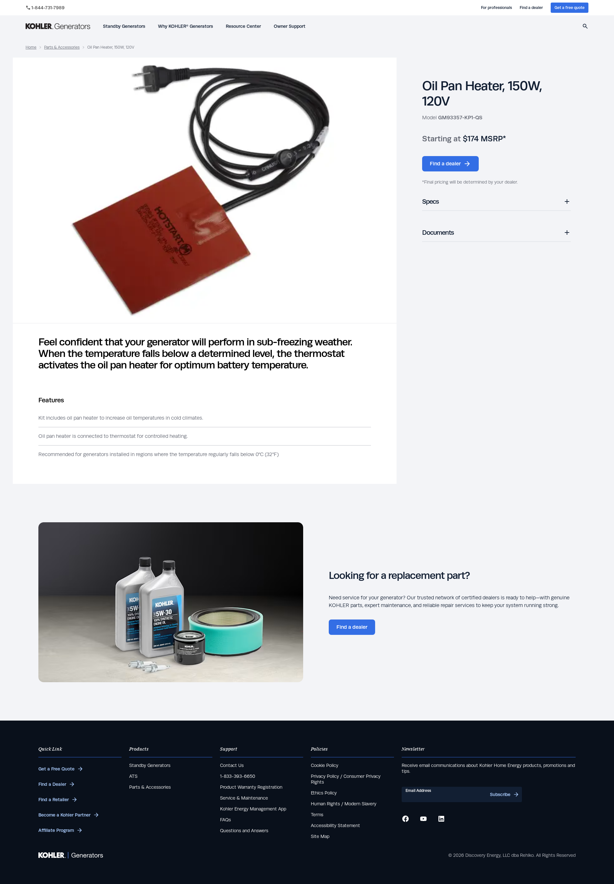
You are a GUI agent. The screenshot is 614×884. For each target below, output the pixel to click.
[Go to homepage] (58, 26)
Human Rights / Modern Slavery (343, 803)
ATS (133, 776)
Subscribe (500, 794)
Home (31, 47)
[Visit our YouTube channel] (423, 819)
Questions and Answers (244, 830)
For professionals (496, 7)
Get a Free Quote (56, 768)
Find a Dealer (52, 784)
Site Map (320, 836)
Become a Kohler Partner (64, 814)
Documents (438, 232)
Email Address (418, 790)
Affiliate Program (56, 830)
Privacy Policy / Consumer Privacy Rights (346, 779)
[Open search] (585, 26)
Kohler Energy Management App (253, 808)
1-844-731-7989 (48, 7)
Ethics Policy (324, 792)
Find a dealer (531, 7)
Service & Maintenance (244, 798)
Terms (317, 814)
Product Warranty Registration (251, 787)
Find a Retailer (53, 799)
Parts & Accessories (62, 47)
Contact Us (232, 765)
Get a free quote (570, 7)
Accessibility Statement (335, 825)
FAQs (225, 819)
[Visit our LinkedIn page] (441, 819)
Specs (430, 201)
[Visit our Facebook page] (405, 819)
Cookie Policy (324, 765)
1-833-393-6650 (237, 776)
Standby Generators (149, 765)
